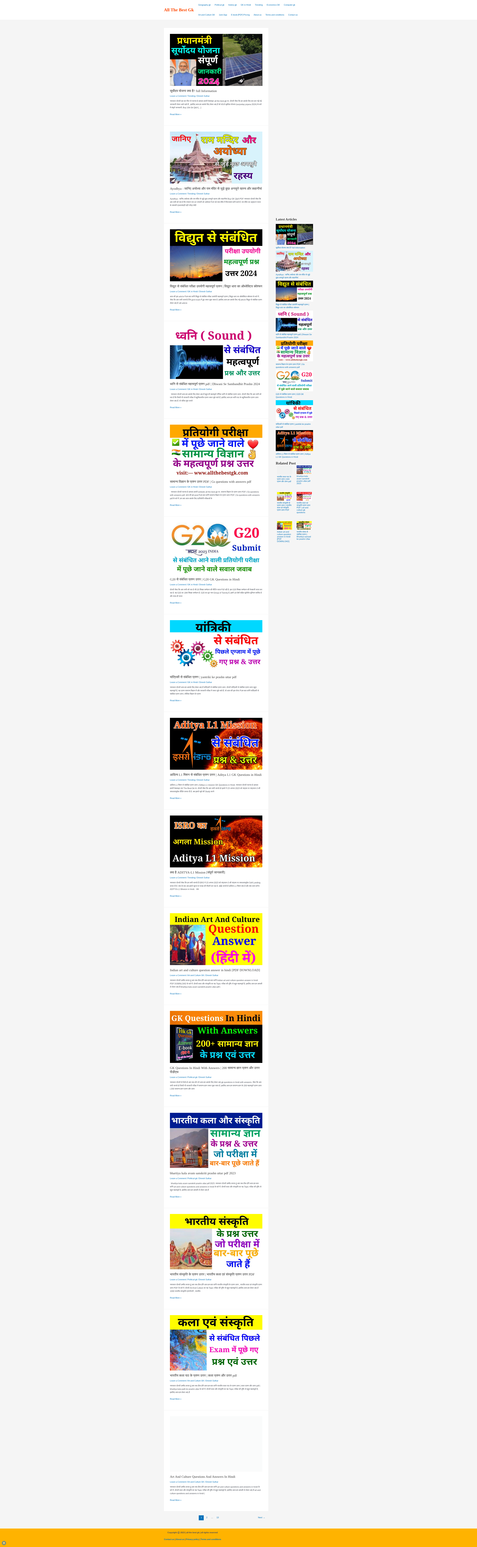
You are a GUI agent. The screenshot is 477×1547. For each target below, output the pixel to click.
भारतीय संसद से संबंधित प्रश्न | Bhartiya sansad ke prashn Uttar (304, 535)
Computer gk (289, 5)
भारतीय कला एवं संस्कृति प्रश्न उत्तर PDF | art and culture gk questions (303, 508)
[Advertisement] (294, 123)
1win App (223, 15)
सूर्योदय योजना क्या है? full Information (193, 91)
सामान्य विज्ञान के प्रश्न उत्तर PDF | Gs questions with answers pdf (210, 481)
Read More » (175, 114)
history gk (232, 5)
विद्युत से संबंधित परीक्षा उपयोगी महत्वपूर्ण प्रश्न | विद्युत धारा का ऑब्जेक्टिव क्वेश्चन (216, 286)
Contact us (293, 15)
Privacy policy (192, 1539)
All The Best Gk (179, 9)
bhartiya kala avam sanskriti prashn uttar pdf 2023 (203, 1173)
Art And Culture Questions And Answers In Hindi (202, 1476)
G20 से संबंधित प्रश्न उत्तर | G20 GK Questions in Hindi (205, 579)
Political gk (219, 5)
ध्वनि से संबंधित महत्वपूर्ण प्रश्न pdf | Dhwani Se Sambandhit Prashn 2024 (215, 384)
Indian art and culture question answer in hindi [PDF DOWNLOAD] (215, 970)
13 (218, 1517)
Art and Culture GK (206, 15)
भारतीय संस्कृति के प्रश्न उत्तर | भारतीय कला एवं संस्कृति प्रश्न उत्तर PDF (212, 1274)
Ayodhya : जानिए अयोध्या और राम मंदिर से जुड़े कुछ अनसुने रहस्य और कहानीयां (216, 188)
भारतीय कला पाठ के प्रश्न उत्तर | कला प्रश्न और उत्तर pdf (203, 1375)
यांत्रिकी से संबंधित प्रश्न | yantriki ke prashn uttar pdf (203, 677)
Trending (259, 5)
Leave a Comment (178, 96)
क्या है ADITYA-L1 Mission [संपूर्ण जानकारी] (197, 872)
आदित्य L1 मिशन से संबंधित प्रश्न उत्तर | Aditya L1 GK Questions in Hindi (216, 775)
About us (257, 15)
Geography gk (204, 5)
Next (261, 1517)
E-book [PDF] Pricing (240, 15)
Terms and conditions (274, 15)
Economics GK (273, 5)
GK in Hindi (246, 5)
